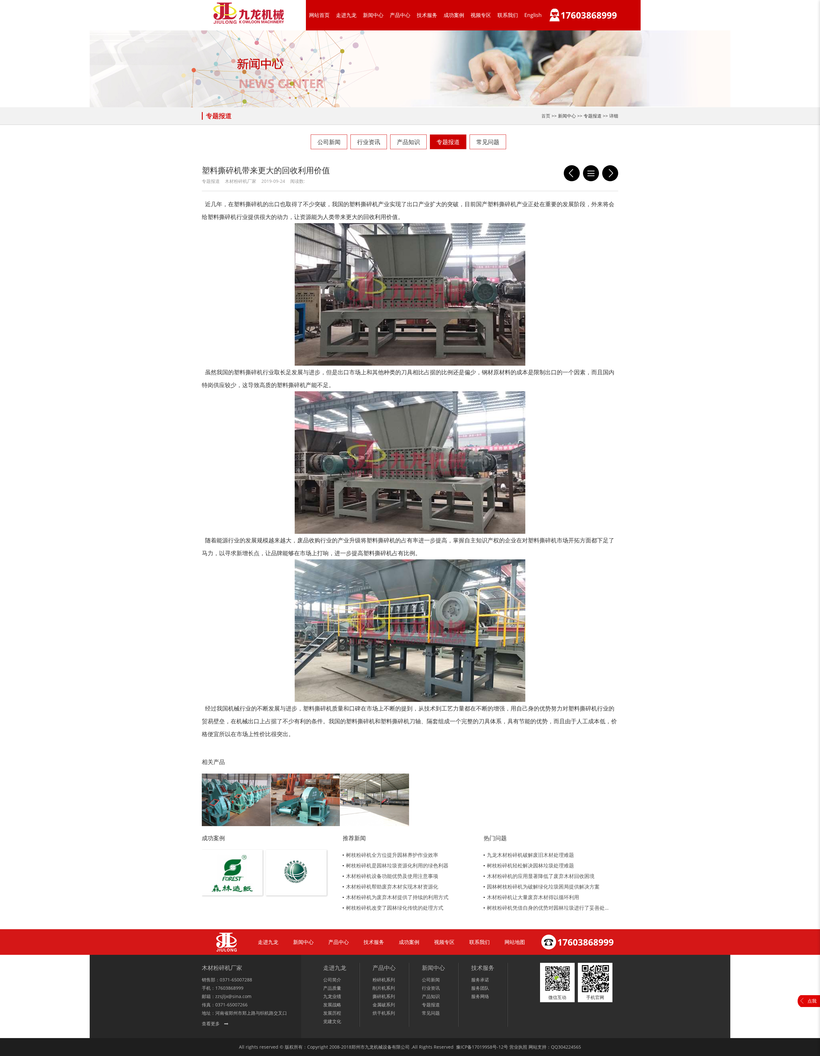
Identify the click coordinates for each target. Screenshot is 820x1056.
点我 (812, 1001)
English (533, 15)
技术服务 (427, 15)
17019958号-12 (488, 1047)
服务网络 (480, 996)
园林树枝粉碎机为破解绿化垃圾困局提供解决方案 (543, 886)
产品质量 (332, 988)
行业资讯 (368, 142)
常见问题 (487, 142)
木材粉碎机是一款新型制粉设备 (610, 173)
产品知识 (408, 142)
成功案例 (454, 15)
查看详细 (232, 883)
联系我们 (507, 15)
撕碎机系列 (384, 996)
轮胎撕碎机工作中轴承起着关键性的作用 (572, 173)
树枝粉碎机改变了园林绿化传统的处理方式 (394, 907)
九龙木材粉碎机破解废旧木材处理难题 (530, 854)
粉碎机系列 (384, 980)
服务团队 (480, 988)
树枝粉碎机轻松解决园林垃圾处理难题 (530, 865)
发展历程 (332, 1013)
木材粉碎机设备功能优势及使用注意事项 (392, 876)
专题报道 (448, 142)
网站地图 (514, 942)
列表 (591, 173)
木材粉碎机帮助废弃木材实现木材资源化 (392, 886)
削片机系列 (384, 988)
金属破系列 (384, 1005)
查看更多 (211, 1023)
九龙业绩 (332, 996)
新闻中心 (373, 15)
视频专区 (481, 15)
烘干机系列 (384, 1013)
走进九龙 (346, 15)
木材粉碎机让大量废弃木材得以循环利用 (533, 897)
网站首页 (319, 15)
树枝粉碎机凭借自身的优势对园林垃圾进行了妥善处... (548, 907)
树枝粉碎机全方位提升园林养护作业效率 (392, 854)
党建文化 (332, 1021)
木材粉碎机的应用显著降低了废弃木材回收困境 (540, 876)
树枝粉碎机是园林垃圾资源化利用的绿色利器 (397, 865)
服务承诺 (480, 980)
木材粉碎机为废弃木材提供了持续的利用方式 (397, 897)
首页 (545, 116)
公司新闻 (328, 142)
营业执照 (518, 1047)
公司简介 (332, 980)
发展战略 (332, 1005)
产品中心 (400, 15)
